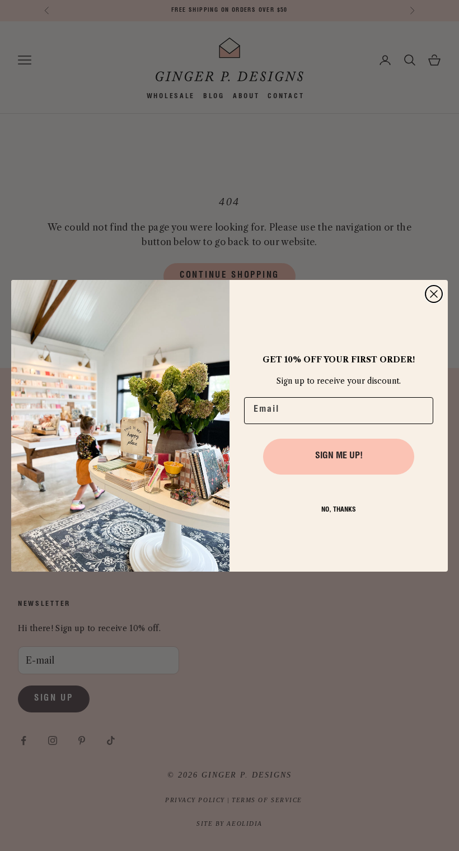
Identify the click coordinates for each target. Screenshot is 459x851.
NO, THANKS (338, 510)
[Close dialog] (433, 294)
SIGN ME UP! (339, 456)
